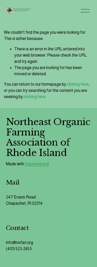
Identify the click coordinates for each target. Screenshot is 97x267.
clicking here (78, 84)
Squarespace (37, 164)
